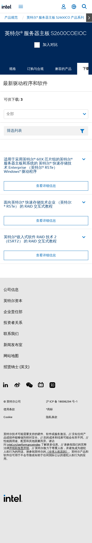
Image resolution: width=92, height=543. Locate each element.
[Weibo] (17, 386)
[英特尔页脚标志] (13, 498)
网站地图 (11, 356)
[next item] (89, 17)
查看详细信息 (46, 186)
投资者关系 (13, 322)
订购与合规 (35, 69)
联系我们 (11, 333)
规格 (12, 69)
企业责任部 (13, 312)
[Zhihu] (52, 386)
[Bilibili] (41, 386)
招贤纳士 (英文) (16, 367)
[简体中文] (73, 6)
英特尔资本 (13, 300)
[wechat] (29, 386)
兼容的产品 (63, 69)
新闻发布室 (13, 344)
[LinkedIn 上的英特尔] (6, 386)
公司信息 (11, 289)
